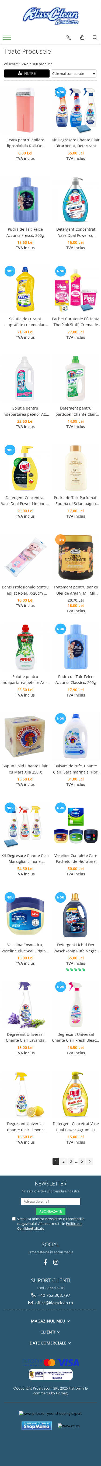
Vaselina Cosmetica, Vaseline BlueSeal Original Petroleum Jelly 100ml (25, 948)
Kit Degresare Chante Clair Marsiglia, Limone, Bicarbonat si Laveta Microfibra (25, 859)
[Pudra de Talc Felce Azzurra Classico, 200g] (76, 647)
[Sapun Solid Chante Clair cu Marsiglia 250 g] (25, 736)
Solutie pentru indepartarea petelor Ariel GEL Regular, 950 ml (25, 680)
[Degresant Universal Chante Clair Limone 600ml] (25, 1094)
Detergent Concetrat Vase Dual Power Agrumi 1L (76, 1126)
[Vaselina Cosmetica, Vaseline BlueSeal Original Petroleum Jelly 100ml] (25, 915)
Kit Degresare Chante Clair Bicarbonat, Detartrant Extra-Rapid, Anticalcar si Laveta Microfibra (76, 143)
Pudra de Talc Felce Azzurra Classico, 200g (75, 679)
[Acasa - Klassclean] (50, 16)
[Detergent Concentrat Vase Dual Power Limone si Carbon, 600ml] (25, 468)
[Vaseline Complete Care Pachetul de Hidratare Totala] (76, 826)
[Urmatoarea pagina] (89, 1161)
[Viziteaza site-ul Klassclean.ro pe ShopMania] (37, 1425)
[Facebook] (45, 1262)
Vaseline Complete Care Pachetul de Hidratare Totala (75, 859)
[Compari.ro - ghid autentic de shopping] (50, 1445)
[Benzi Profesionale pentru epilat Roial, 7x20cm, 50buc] (25, 557)
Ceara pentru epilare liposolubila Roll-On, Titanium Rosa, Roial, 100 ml (25, 143)
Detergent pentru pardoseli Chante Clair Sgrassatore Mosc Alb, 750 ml (75, 411)
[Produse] (7, 39)
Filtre (29, 73)
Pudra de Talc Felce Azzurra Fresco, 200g (25, 232)
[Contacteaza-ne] (69, 37)
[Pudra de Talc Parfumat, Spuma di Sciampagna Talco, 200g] (76, 468)
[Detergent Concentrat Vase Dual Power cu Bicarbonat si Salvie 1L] (76, 200)
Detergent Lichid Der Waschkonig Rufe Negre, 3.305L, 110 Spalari (76, 948)
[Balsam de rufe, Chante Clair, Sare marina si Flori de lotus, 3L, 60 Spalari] (76, 736)
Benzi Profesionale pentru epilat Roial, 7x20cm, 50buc (25, 590)
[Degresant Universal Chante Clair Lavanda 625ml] (25, 1005)
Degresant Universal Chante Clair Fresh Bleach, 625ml (76, 1038)
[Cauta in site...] (95, 37)
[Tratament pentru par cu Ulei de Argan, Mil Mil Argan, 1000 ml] (76, 557)
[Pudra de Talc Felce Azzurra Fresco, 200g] (25, 200)
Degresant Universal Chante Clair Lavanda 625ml (25, 1038)
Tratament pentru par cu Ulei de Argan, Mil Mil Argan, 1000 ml (75, 590)
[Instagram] (55, 1262)
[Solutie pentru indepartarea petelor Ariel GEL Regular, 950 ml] (25, 647)
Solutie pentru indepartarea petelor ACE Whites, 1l (25, 411)
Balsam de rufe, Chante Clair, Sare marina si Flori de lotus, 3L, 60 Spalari (76, 769)
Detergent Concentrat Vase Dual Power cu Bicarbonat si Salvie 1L (75, 232)
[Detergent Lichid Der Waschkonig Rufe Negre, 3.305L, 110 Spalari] (76, 915)
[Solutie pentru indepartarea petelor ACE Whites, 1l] (25, 379)
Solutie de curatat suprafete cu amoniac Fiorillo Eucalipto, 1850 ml (25, 322)
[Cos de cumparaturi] (82, 37)
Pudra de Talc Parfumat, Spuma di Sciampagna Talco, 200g (75, 501)
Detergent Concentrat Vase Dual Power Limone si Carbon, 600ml (25, 501)
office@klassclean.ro (53, 1302)
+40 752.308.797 (53, 1295)
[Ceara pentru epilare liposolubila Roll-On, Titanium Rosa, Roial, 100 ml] (25, 110)
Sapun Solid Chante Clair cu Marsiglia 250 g (25, 768)
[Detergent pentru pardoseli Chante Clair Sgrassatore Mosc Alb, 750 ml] (76, 379)
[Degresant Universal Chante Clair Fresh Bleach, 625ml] (76, 1005)
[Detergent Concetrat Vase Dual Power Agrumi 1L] (76, 1094)
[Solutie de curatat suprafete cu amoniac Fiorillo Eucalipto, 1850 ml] (25, 289)
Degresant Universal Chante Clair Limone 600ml (25, 1127)
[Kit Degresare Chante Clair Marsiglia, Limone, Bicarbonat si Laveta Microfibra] (25, 826)
